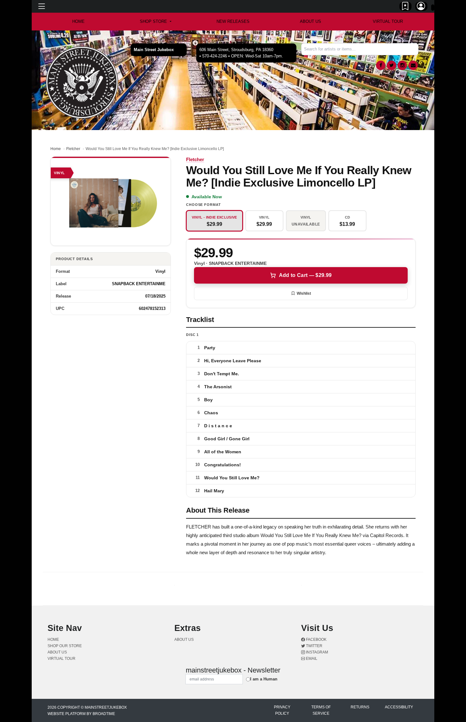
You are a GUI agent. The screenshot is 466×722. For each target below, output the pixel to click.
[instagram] (402, 65)
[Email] (413, 65)
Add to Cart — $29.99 (305, 275)
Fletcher (73, 149)
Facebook (316, 639)
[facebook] (380, 65)
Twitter (313, 646)
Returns (360, 707)
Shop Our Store (65, 646)
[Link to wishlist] (405, 7)
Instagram (316, 652)
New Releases (233, 21)
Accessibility (399, 707)
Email (311, 658)
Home (55, 149)
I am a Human (263, 679)
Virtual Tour (388, 21)
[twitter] (391, 65)
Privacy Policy (282, 710)
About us (310, 21)
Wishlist (304, 293)
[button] (155, 21)
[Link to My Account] (421, 7)
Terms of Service (321, 710)
